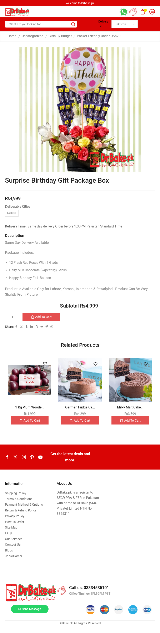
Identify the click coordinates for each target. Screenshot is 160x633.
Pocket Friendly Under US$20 (98, 36)
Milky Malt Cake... (130, 407)
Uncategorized (32, 36)
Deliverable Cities (17, 206)
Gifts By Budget (60, 36)
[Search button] (73, 24)
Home (12, 36)
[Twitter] (15, 457)
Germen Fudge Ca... (80, 407)
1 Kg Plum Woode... (29, 407)
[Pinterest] (32, 457)
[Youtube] (40, 457)
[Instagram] (24, 457)
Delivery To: (103, 23)
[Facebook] (7, 457)
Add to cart (43, 317)
